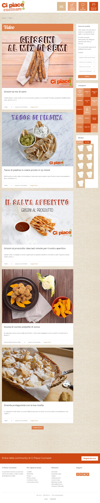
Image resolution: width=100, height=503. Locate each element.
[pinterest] (88, 474)
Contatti (29, 472)
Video (10, 18)
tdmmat (89, 160)
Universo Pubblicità (57, 486)
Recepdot (80, 151)
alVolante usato (56, 474)
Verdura (14, 342)
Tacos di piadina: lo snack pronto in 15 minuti (27, 170)
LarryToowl (81, 186)
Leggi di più (34, 107)
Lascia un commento (21, 107)
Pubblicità (30, 474)
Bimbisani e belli (56, 482)
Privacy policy (31, 478)
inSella (53, 476)
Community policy (33, 482)
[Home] (13, 6)
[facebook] (78, 474)
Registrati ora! (89, 458)
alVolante (54, 472)
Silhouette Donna (56, 484)
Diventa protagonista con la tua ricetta (24, 405)
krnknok (89, 168)
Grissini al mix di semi (15, 91)
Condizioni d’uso (32, 480)
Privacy (29, 476)
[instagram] (81, 474)
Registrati (53, 499)
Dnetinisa (80, 168)
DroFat (80, 177)
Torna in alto (37, 427)
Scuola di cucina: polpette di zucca (22, 327)
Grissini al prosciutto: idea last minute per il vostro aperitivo (35, 248)
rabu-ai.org (89, 177)
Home (4, 18)
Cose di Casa (55, 480)
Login (46, 499)
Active (87, 142)
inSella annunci (56, 478)
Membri (81, 138)
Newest (79, 142)
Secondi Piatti (8, 342)
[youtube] (84, 474)
